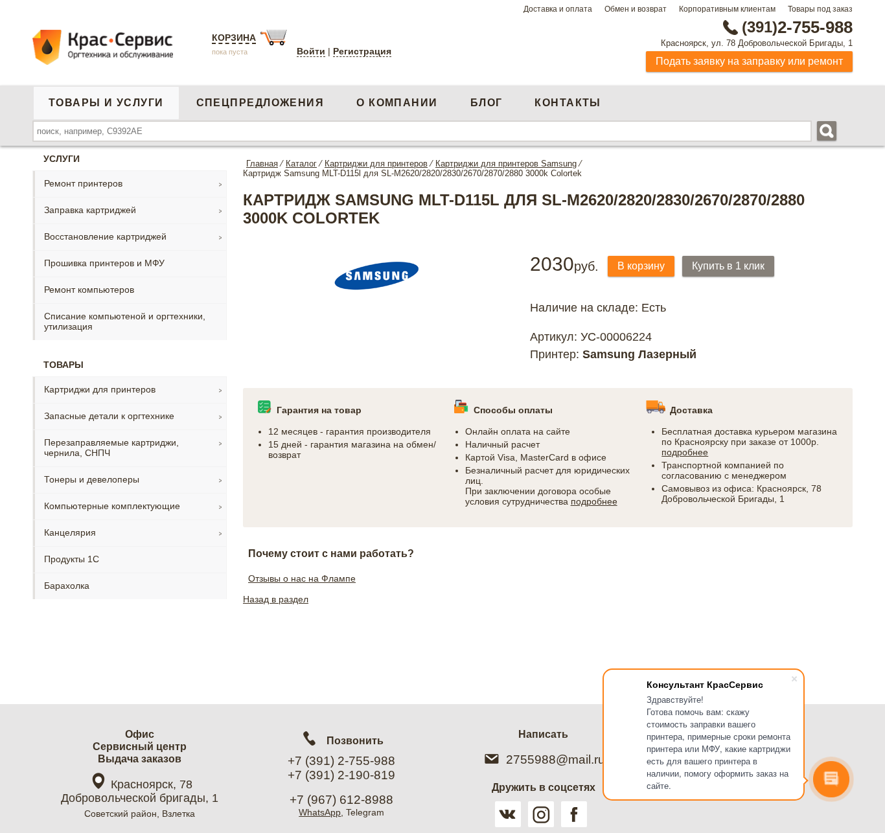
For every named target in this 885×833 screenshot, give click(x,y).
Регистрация (362, 51)
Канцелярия (70, 532)
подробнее (594, 501)
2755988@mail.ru (555, 759)
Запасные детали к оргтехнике (109, 416)
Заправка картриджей (90, 210)
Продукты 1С (71, 559)
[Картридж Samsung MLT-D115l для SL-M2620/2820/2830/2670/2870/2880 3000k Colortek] (377, 298)
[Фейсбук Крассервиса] (574, 814)
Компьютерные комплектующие (112, 506)
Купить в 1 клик (728, 265)
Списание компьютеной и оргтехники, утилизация (124, 321)
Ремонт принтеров (83, 183)
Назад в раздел (275, 599)
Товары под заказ (820, 9)
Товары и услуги (106, 102)
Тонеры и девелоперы (91, 479)
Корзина (234, 37)
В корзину (641, 265)
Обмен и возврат (635, 9)
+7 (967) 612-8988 (341, 799)
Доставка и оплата (557, 9)
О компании (396, 102)
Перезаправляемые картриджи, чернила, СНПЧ (111, 447)
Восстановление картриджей (105, 236)
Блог (486, 102)
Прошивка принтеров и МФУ (104, 263)
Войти (311, 51)
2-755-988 (797, 27)
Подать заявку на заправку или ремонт (749, 61)
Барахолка (66, 585)
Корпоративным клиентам (727, 9)
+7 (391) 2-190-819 (341, 775)
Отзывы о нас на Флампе (302, 578)
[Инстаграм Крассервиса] (541, 814)
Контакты (567, 102)
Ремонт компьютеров (89, 289)
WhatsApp (320, 812)
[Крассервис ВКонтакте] (508, 814)
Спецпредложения (260, 102)
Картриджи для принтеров (99, 389)
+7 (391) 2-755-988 (341, 761)
